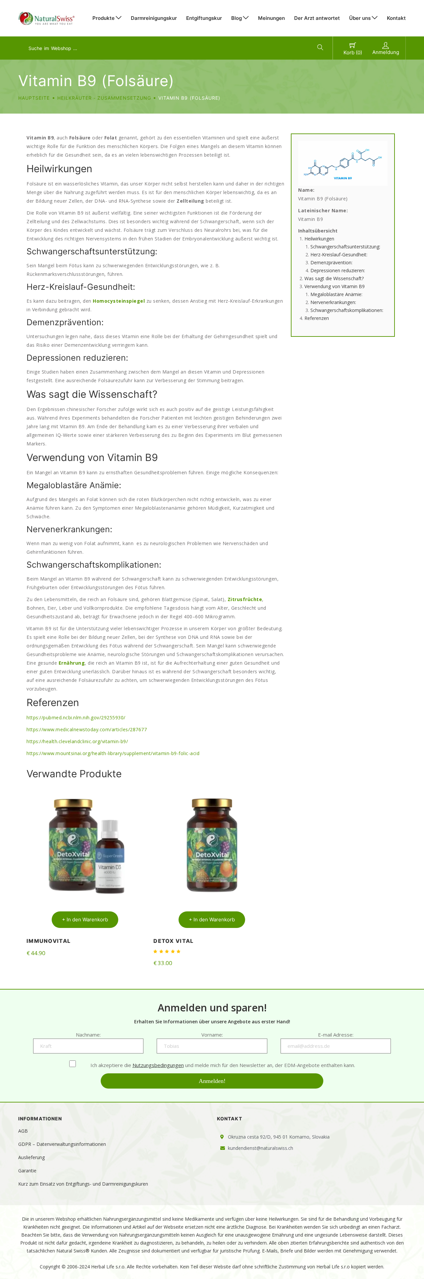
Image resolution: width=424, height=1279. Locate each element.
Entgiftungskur (204, 18)
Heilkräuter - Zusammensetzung (104, 98)
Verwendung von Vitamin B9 (334, 286)
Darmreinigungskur (154, 18)
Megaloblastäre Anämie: (336, 294)
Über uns (360, 18)
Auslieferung (31, 1157)
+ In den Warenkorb (85, 919)
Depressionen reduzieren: (337, 270)
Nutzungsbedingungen (158, 1065)
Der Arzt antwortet (317, 18)
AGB (23, 1131)
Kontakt (396, 18)
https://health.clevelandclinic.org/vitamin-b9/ (77, 741)
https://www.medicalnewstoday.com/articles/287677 (86, 729)
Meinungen (271, 18)
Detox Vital (173, 941)
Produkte (103, 18)
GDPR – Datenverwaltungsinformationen (62, 1144)
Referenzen (316, 318)
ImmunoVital (48, 941)
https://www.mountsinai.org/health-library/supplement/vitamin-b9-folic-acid (112, 753)
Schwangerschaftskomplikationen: (346, 310)
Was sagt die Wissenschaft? (334, 278)
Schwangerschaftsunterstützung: (345, 246)
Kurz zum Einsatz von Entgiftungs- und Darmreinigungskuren (83, 1184)
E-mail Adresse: (335, 1034)
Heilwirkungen (319, 238)
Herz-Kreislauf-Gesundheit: (338, 254)
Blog (236, 18)
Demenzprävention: (331, 262)
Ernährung (72, 663)
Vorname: (212, 1034)
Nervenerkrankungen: (333, 302)
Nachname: (88, 1034)
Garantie (27, 1170)
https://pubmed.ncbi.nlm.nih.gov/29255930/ (76, 717)
